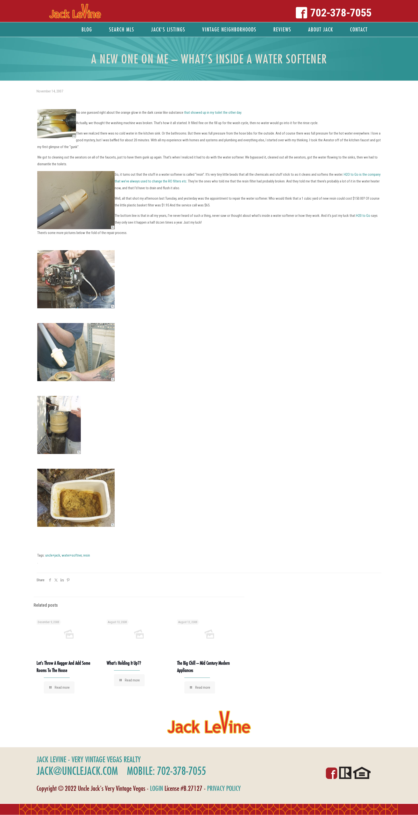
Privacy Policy (224, 788)
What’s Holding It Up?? (124, 663)
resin (86, 555)
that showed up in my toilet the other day (212, 112)
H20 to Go (363, 215)
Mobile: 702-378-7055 (166, 770)
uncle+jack (52, 555)
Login (156, 788)
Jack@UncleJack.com (77, 770)
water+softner (72, 555)
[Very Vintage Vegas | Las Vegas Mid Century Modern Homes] (75, 11)
